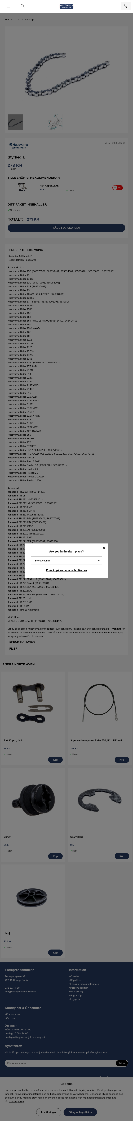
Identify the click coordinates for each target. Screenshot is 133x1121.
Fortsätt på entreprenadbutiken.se (66, 570)
